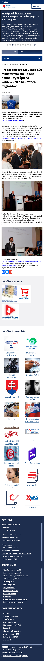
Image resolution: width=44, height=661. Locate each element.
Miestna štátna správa (12, 631)
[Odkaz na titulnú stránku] (10, 6)
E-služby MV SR (8, 619)
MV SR (22, 52)
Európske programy (11, 579)
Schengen (7, 596)
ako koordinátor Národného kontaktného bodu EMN (21, 262)
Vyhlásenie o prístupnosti (12, 653)
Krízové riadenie (9, 593)
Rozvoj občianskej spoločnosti (15, 599)
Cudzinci (6, 628)
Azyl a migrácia (9, 585)
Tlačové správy (13, 64)
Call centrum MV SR (10, 637)
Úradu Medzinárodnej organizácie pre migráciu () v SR (21, 138)
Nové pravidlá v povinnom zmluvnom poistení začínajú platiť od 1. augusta (20, 16)
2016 (23, 64)
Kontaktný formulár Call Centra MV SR (16, 553)
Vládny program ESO (11, 634)
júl (28, 64)
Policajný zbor (8, 582)
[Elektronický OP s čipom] (9, 294)
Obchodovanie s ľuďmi (12, 625)
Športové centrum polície (13, 602)
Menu (36, 6)
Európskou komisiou (9, 266)
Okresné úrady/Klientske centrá (15, 576)
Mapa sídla (17, 650)
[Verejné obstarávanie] (24, 294)
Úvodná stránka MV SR (10, 52)
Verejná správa (9, 587)
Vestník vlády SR (9, 622)
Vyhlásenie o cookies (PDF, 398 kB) (15, 655)
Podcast (6, 613)
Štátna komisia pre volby (13, 573)
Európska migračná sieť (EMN (12, 120)
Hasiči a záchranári (10, 590)
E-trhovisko (7, 640)
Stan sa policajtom (10, 616)
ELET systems (7, 650)
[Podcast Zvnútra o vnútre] (10, 312)
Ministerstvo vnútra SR (12, 570)
